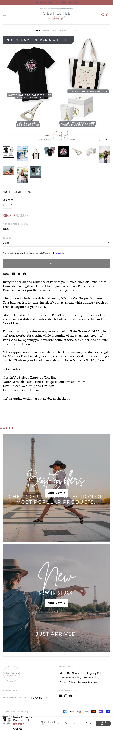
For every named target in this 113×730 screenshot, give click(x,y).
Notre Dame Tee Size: (15, 224)
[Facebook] (60, 695)
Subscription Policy (70, 677)
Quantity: (8, 199)
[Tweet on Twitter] (19, 273)
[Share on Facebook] (13, 273)
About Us (64, 673)
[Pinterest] (70, 695)
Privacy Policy (67, 682)
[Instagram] (65, 695)
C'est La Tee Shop (19, 711)
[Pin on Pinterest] (24, 273)
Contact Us (78, 673)
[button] (102, 14)
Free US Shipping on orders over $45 (56, 2)
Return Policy (91, 677)
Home (38, 30)
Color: (7, 238)
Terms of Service (87, 682)
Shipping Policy (95, 673)
